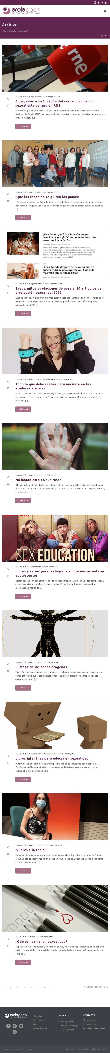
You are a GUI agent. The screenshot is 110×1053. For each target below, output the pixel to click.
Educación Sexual (34, 192)
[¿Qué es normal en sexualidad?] (55, 908)
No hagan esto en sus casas (38, 480)
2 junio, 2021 (52, 475)
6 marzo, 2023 (52, 192)
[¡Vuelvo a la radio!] (55, 816)
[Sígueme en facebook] (8, 1026)
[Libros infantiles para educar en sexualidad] (55, 725)
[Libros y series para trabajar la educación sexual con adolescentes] (55, 538)
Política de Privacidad (100, 1049)
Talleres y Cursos (67, 1030)
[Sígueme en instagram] (15, 1026)
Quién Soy (37, 1016)
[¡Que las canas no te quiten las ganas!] (55, 163)
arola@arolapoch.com (96, 1028)
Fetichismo (32, 937)
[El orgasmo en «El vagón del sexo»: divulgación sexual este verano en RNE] (55, 68)
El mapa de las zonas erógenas (41, 667)
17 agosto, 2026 (54, 96)
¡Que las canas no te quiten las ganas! (47, 197)
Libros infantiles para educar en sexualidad (51, 758)
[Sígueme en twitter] (21, 1026)
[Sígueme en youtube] (15, 1032)
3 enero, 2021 (53, 662)
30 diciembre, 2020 (68, 754)
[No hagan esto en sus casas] (55, 446)
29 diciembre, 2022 (55, 284)
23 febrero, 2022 (67, 379)
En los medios (39, 1020)
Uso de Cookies (83, 1049)
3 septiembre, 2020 (55, 845)
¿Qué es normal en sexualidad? (41, 941)
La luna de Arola (40, 1028)
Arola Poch (22, 96)
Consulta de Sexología (69, 1026)
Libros (35, 1024)
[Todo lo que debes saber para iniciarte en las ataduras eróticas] (55, 351)
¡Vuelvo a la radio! (30, 850)
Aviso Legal (70, 1049)
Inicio (102, 36)
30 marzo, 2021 (52, 567)
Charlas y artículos (67, 1022)
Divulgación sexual (35, 96)
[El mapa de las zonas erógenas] (55, 633)
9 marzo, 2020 (47, 937)
